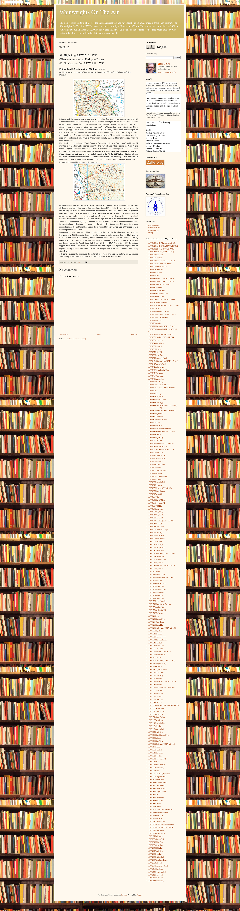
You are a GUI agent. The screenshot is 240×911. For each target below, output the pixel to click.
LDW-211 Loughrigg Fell (157, 872)
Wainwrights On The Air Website (154, 226)
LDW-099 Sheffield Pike (156, 538)
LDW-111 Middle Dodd (156, 574)
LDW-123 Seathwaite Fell (157, 610)
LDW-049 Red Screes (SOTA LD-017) (162, 388)
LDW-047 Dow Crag (155, 382)
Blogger (139, 895)
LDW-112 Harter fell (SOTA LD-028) (161, 577)
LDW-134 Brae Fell (155, 643)
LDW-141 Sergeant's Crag (157, 663)
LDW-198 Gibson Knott (156, 833)
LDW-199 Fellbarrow (155, 836)
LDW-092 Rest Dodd (155, 518)
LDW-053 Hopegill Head (157, 399)
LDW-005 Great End (155, 255)
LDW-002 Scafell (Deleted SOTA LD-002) (163, 246)
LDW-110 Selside (154, 571)
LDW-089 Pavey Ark (155, 509)
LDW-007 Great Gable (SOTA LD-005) (162, 261)
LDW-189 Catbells (154, 806)
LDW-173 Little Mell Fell (157, 759)
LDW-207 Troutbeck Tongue (158, 860)
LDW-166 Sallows (154, 738)
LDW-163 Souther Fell (156, 729)
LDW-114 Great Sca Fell (157, 583)
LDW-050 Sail (153, 391)
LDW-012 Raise (153, 275)
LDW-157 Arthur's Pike (156, 711)
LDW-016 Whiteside (155, 287)
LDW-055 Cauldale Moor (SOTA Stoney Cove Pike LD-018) (162, 406)
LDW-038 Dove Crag (155, 355)
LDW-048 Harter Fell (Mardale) (159, 385)
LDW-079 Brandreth (155, 479)
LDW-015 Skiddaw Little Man (159, 284)
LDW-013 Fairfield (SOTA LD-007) (161, 278)
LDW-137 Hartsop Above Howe (159, 651)
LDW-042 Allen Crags (156, 367)
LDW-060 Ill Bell (154, 422)
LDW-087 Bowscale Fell (156, 503)
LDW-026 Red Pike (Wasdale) (158, 317)
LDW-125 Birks (153, 616)
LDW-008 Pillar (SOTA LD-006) (160, 264)
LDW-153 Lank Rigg (155, 699)
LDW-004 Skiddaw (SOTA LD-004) (161, 252)
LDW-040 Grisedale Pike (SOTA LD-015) (163, 361)
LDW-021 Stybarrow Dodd (157, 302)
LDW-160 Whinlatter (155, 720)
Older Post (134, 334)
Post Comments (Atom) (77, 339)
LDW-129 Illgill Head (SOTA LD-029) (162, 628)
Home (99, 334)
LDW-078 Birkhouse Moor (157, 476)
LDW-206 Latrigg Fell (156, 857)
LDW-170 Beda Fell (155, 750)
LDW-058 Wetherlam (155, 416)
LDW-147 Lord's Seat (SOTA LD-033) (162, 681)
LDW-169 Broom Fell (156, 747)
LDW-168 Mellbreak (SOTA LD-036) (161, 744)
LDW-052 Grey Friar (155, 396)
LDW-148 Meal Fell (155, 684)
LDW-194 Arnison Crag (156, 821)
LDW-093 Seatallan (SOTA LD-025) (161, 521)
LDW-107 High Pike (155, 562)
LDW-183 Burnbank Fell (157, 788)
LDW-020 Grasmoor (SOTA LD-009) (161, 299)
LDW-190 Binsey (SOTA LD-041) (160, 809)
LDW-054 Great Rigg (155, 402)
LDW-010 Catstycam (155, 269)
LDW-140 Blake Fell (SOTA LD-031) (161, 660)
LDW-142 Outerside (155, 666)
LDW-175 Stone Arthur (156, 764)
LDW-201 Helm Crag (155, 842)
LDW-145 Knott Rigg (155, 675)
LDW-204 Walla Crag (155, 851)
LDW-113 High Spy (155, 580)
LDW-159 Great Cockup (156, 717)
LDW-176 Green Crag (156, 767)
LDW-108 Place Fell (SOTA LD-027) (161, 565)
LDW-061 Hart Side (155, 425)
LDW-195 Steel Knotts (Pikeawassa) (161, 824)
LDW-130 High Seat (155, 631)
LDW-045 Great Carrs (156, 376)
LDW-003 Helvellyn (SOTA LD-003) (161, 249)
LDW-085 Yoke (153, 497)
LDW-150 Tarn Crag (155, 690)
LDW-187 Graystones (155, 800)
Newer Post (64, 334)
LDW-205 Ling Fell (155, 854)
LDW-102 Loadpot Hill (156, 547)
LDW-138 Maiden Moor (156, 654)
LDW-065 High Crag (155, 437)
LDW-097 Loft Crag (155, 532)
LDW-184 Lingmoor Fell (157, 791)
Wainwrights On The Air (89, 12)
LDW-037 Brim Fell (155, 352)
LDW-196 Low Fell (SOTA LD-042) (161, 827)
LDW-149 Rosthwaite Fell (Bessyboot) (161, 687)
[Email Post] (85, 262)
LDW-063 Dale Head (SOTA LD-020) (161, 431)
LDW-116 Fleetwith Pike (157, 589)
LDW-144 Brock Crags (156, 672)
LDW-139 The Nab (155, 657)
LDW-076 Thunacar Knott (157, 470)
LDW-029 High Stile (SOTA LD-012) (161, 326)
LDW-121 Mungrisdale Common (159, 604)
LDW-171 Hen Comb (155, 753)
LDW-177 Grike (153, 770)
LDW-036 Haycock (155, 349)
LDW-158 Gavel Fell (155, 714)
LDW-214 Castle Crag (156, 880)
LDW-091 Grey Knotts (156, 515)
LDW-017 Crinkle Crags (156, 290)
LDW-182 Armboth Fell (156, 785)
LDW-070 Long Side (155, 452)
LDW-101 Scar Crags (155, 544)
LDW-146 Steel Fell (155, 678)
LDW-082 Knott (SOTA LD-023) (160, 488)
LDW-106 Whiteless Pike (157, 559)
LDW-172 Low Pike (155, 756)
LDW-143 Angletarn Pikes (157, 669)
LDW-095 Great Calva (156, 526)
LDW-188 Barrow (154, 803)
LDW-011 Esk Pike (155, 272)
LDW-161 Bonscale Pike (156, 723)
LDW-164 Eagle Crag (155, 732)
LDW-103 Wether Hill (156, 550)
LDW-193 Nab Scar (155, 818)
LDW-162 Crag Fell (155, 726)
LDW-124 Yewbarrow (156, 613)
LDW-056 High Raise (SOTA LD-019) (162, 410)
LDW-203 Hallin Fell (155, 848)
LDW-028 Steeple (154, 323)
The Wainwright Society (153, 231)
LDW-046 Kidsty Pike (156, 379)
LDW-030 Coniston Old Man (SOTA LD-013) (163, 330)
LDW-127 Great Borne (156, 622)
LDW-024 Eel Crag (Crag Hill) (159, 311)
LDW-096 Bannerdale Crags (158, 529)
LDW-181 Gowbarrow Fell (157, 782)
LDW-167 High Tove (155, 741)
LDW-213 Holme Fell (155, 877)
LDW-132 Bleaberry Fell (157, 637)
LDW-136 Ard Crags (155, 648)
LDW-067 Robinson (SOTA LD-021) (161, 443)
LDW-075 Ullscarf (154, 467)
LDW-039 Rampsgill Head (157, 358)
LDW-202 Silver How (156, 845)
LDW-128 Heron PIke (156, 625)
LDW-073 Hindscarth (155, 461)
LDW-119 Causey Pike (156, 598)
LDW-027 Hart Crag (155, 320)
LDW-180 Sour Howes (156, 779)
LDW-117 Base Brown (156, 592)
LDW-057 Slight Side (155, 413)
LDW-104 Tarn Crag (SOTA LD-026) (161, 553)
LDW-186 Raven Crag (156, 797)
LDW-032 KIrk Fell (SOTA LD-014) (161, 337)
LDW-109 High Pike (155, 568)
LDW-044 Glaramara (155, 373)
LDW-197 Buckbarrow (156, 830)
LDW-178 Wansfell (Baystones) (159, 773)
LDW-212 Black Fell (155, 875)
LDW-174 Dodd (153, 761)
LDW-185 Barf (153, 794)
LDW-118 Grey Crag (155, 595)
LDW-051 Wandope (155, 394)
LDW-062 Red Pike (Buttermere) (159, 428)
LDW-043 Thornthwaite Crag (158, 370)
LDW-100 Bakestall (155, 541)
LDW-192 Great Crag (155, 815)
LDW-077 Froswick (155, 473)
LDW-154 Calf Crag (155, 702)
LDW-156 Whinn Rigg (156, 708)
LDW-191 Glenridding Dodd (158, 812)
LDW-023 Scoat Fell (155, 308)
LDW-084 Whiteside (155, 494)
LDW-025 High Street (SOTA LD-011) (162, 314)
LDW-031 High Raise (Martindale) (160, 334)
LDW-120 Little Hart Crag (157, 601)
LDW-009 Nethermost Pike (157, 266)
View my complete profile (167, 72)
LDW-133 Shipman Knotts (157, 640)
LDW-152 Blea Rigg (155, 696)
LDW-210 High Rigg (155, 869)
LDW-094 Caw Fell (155, 524)
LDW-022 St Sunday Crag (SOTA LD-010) (163, 305)
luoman (124, 895)
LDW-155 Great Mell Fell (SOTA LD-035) (163, 705)
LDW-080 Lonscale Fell (156, 482)
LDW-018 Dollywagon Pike (158, 293)
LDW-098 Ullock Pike (156, 535)
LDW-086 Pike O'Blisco (156, 500)
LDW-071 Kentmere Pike (157, 455)
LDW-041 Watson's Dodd (157, 364)
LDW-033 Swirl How (155, 340)
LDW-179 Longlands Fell (157, 776)
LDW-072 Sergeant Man (156, 458)
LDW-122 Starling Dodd (156, 607)
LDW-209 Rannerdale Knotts (158, 866)
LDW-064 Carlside (154, 434)
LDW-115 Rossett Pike (156, 586)
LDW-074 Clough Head (156, 464)
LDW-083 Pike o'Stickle (156, 491)
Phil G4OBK (165, 64)
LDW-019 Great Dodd (156, 296)
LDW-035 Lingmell (155, 346)
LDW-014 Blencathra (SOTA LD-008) (161, 281)
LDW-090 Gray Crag (155, 512)
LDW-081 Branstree (155, 485)
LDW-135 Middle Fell (156, 645)
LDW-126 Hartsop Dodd (156, 619)
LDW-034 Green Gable (156, 343)
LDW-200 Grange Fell (156, 839)
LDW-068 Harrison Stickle (157, 446)
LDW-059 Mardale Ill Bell (157, 419)
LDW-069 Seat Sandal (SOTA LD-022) (162, 449)
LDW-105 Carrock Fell (156, 556)
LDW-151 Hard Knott (155, 693)
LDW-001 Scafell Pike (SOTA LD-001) (162, 243)
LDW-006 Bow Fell (155, 258)
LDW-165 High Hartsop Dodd (158, 735)
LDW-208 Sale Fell (155, 863)
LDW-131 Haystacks (155, 634)
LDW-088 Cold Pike (155, 506)
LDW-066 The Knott (155, 440)
